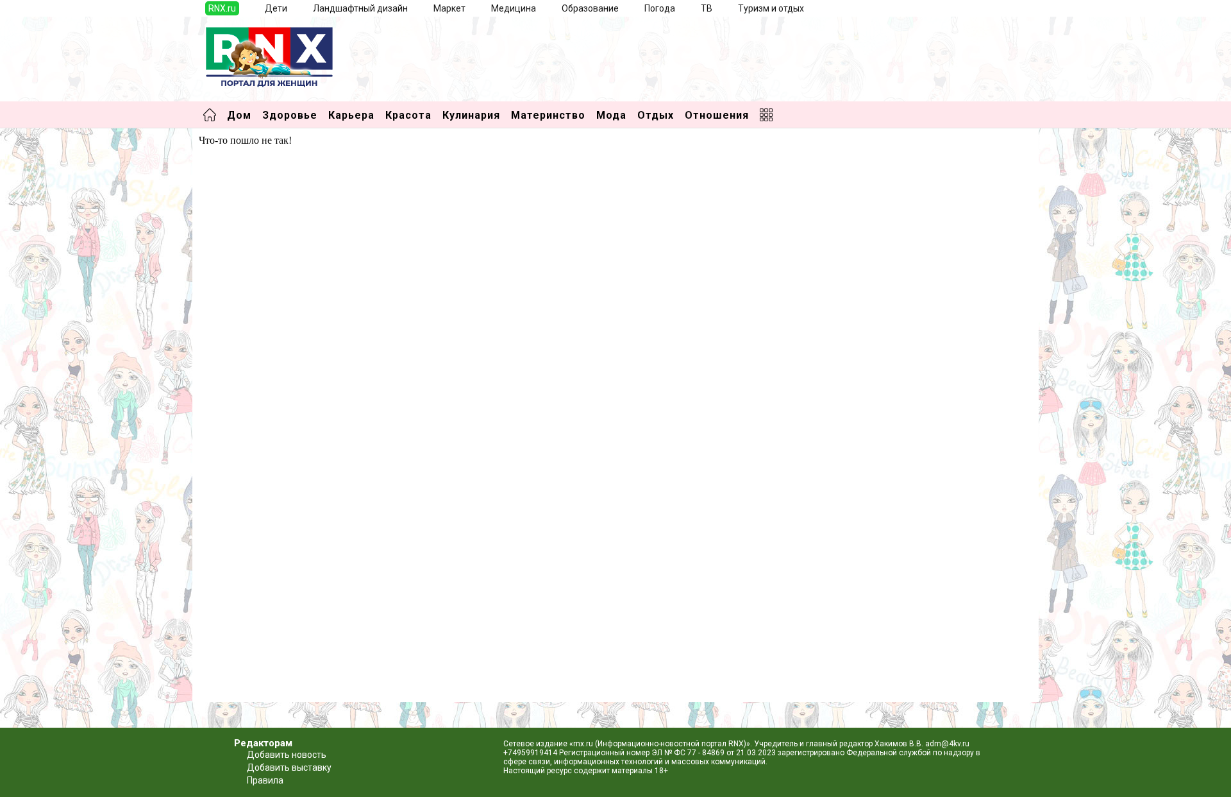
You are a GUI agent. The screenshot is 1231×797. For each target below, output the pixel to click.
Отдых (655, 115)
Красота (408, 115)
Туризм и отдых (771, 8)
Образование (590, 8)
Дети (276, 8)
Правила (265, 780)
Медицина (513, 8)
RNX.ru (222, 8)
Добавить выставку (289, 767)
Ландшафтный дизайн (360, 8)
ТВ (706, 8)
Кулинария (471, 115)
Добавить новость (286, 755)
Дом (239, 115)
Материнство (548, 115)
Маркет (449, 8)
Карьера (351, 115)
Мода (611, 115)
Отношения (717, 115)
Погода (659, 8)
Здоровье (289, 115)
